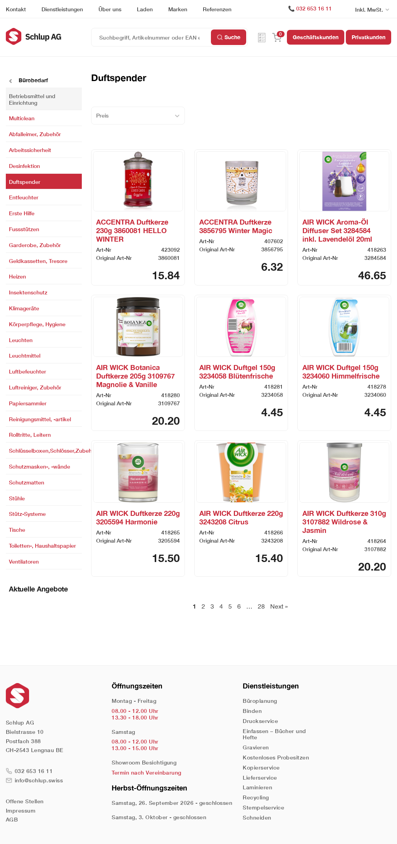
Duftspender (24, 181)
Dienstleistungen (62, 9)
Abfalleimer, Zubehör (35, 134)
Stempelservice (263, 807)
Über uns (109, 9)
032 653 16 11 (314, 8)
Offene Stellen (25, 801)
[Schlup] (48, 36)
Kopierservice (261, 767)
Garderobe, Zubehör (35, 244)
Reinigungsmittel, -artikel (40, 418)
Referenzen (217, 9)
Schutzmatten (26, 482)
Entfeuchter (23, 197)
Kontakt (16, 9)
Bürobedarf (32, 80)
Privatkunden (368, 37)
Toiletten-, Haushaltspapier (42, 545)
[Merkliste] (261, 37)
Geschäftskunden (315, 37)
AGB (12, 819)
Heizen (17, 276)
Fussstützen (24, 229)
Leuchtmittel (24, 355)
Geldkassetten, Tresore (38, 260)
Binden (252, 710)
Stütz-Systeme (27, 513)
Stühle (17, 498)
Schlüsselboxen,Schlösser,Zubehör (53, 450)
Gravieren (256, 747)
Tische (17, 529)
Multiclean (22, 118)
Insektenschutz (28, 292)
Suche (232, 37)
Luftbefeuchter (27, 371)
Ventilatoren (24, 561)
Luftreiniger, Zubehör (35, 387)
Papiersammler (28, 403)
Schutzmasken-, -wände (39, 466)
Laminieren (257, 787)
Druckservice (260, 721)
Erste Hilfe (22, 213)
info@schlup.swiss (39, 780)
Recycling (256, 797)
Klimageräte (24, 308)
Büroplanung (260, 700)
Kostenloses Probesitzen (276, 757)
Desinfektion (24, 165)
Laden (145, 9)
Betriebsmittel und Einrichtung (32, 99)
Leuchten (21, 339)
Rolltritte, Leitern (30, 434)
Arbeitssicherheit (30, 150)
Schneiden (257, 817)
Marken (177, 9)
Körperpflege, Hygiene (37, 323)
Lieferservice (260, 777)
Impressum (20, 810)
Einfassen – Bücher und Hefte (274, 734)
